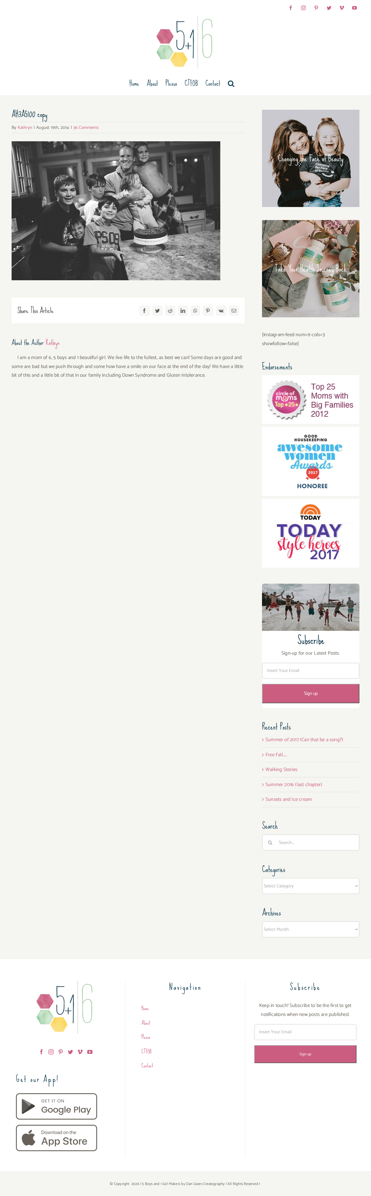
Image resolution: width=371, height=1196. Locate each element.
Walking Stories (281, 769)
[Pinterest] (60, 1051)
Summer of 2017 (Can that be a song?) (304, 740)
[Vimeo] (80, 1051)
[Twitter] (70, 1051)
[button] (231, 83)
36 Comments (86, 127)
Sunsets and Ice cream (288, 799)
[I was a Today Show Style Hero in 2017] (310, 503)
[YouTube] (89, 1051)
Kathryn (25, 127)
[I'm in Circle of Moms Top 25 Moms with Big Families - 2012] (310, 380)
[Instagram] (51, 1051)
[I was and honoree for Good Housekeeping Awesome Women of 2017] (310, 431)
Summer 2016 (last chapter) (293, 785)
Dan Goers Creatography (205, 1184)
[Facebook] (41, 1051)
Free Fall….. (276, 755)
